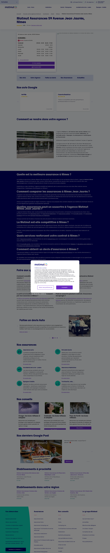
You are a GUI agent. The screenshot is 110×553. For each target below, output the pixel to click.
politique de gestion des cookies (47, 280)
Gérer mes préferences (45, 287)
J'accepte (64, 287)
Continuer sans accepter (38, 293)
